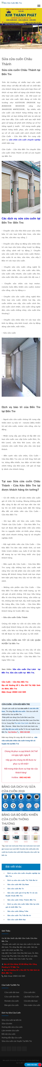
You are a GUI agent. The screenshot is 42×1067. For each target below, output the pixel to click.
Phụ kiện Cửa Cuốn (21, 723)
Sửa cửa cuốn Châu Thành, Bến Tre (21, 900)
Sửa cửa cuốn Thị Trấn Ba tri (19, 915)
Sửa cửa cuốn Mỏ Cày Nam (18, 884)
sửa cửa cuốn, (27, 849)
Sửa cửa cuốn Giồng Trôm (17, 911)
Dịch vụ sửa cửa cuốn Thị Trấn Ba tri (22, 880)
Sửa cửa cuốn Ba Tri (15, 888)
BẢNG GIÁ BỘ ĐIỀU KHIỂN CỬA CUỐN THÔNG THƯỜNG (20, 819)
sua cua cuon (10, 846)
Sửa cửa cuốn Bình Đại (16, 919)
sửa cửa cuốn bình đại (18, 852)
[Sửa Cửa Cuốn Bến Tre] (12, 3)
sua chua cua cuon (23, 846)
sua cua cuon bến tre (14, 849)
